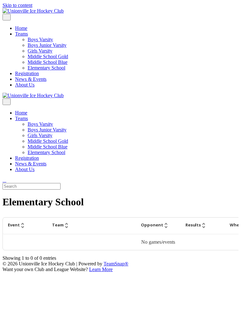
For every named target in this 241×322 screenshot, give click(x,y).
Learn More (101, 269)
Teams (21, 33)
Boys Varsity (40, 39)
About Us (25, 84)
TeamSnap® (116, 263)
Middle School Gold (48, 56)
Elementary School (46, 67)
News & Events (30, 79)
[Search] (4, 180)
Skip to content (17, 5)
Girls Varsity (40, 50)
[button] (25, 226)
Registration (27, 73)
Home (21, 28)
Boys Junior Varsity (47, 45)
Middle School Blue (47, 62)
